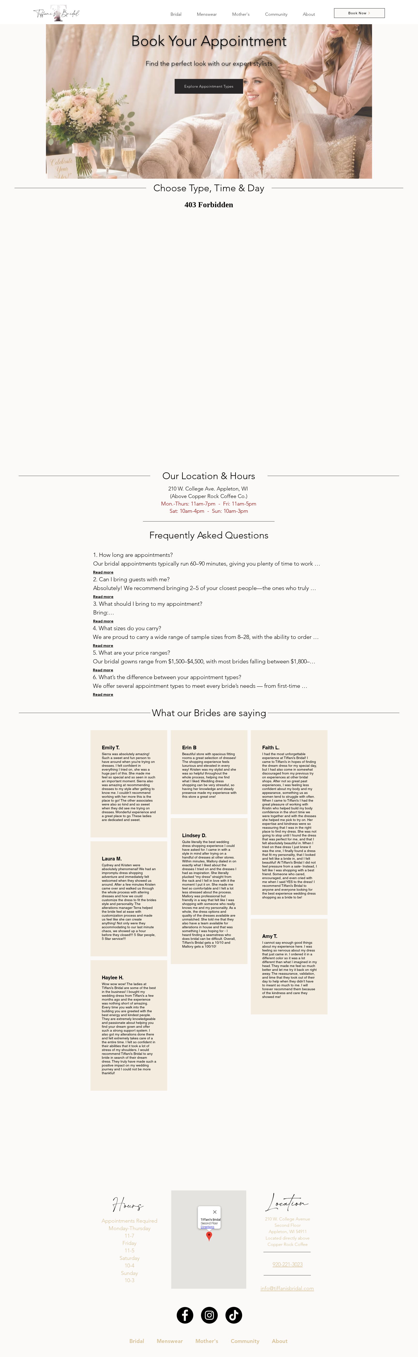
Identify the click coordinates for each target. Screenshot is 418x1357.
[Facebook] (185, 1315)
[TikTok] (233, 1315)
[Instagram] (209, 1315)
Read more (103, 572)
